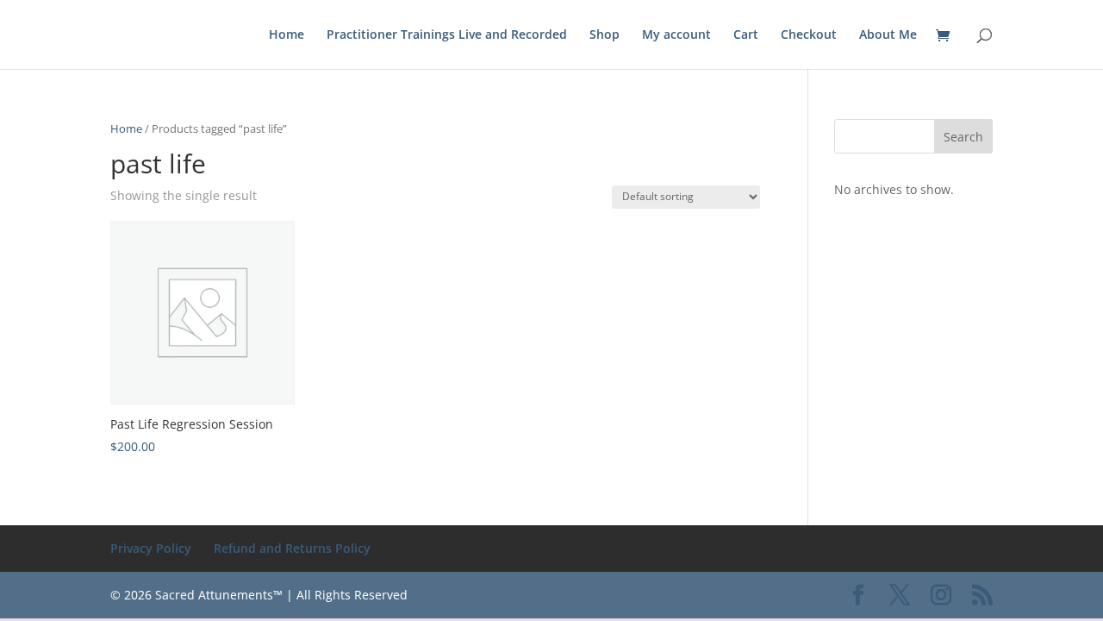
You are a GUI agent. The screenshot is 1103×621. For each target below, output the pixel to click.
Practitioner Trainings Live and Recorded (447, 35)
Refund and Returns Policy (292, 548)
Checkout (809, 35)
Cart (745, 35)
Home (286, 35)
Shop (604, 35)
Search (963, 137)
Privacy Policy (150, 548)
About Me (888, 35)
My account (676, 35)
